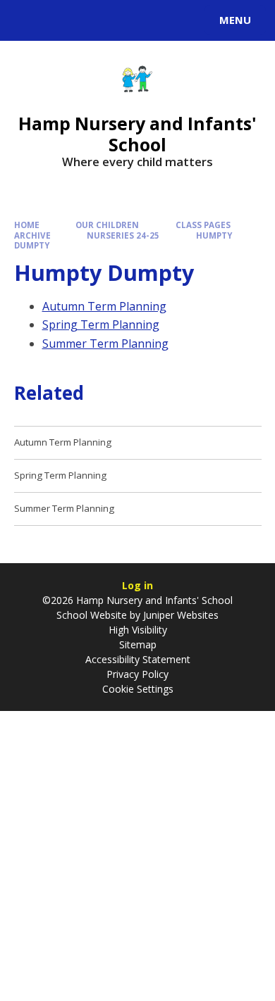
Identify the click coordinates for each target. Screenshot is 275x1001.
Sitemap (138, 644)
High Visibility (138, 629)
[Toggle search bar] (26, 20)
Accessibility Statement (137, 659)
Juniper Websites (179, 615)
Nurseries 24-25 (123, 235)
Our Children (107, 225)
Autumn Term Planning (104, 306)
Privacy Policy (137, 674)
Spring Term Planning (100, 324)
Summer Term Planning (105, 343)
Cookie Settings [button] (137, 688)
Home (26, 225)
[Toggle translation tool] (62, 20)
